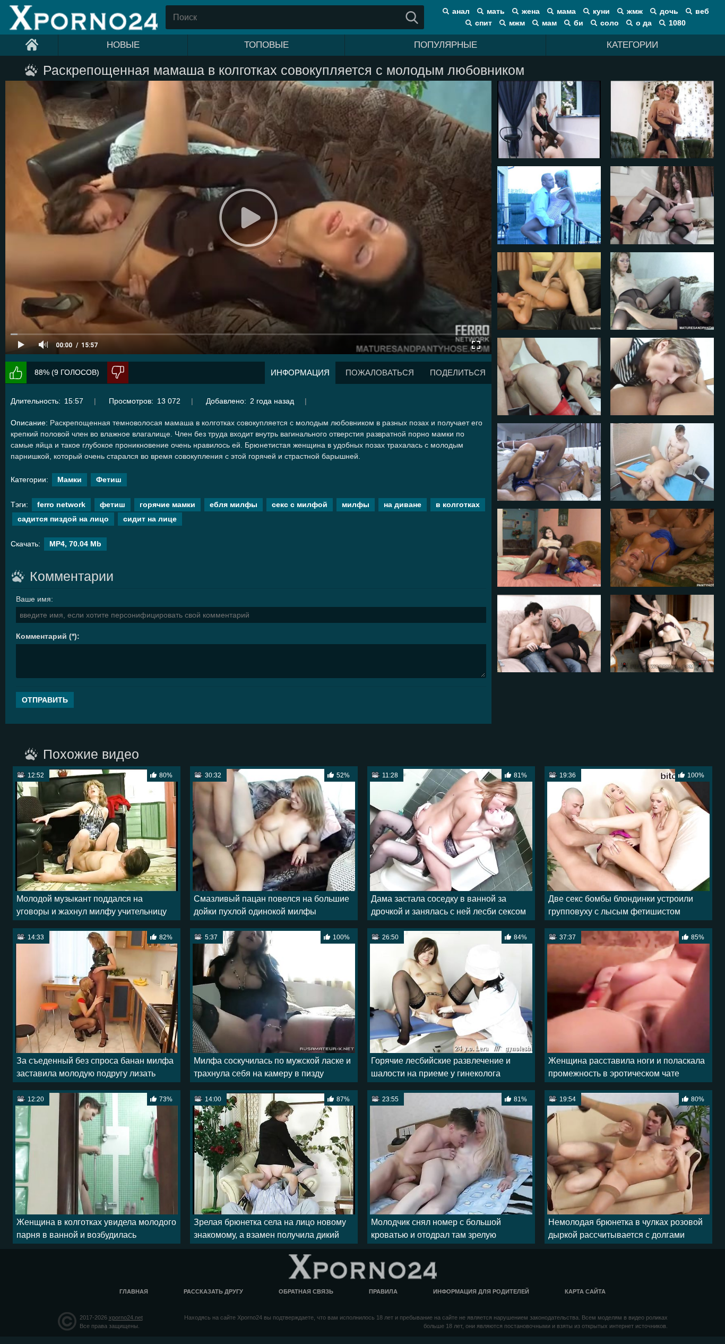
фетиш (112, 504)
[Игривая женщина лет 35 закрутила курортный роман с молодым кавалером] (549, 547)
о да (644, 23)
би (578, 23)
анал (461, 11)
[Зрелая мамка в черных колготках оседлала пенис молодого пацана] (662, 291)
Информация (300, 372)
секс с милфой (299, 504)
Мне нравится (16, 372)
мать (496, 11)
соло (609, 23)
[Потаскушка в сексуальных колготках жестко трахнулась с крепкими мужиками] (662, 633)
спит (483, 23)
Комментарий (41, 636)
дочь (669, 11)
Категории (632, 45)
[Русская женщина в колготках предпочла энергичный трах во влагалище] (549, 462)
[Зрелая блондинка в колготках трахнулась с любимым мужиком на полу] (662, 547)
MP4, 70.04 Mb (75, 544)
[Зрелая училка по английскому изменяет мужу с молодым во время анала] (549, 376)
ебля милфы (233, 504)
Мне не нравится (117, 372)
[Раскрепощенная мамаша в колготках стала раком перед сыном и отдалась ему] (549, 119)
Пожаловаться (380, 372)
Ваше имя (33, 599)
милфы (355, 504)
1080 (677, 23)
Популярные (445, 45)
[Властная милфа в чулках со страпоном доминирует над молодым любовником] (662, 205)
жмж (635, 11)
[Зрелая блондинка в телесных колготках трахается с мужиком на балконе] (549, 205)
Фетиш (109, 479)
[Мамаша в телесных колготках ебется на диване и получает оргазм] (549, 291)
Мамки (69, 479)
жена (531, 11)
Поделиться (458, 372)
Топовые (266, 45)
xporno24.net (126, 1317)
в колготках (458, 504)
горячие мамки (167, 504)
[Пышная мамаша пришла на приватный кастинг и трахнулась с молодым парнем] (662, 462)
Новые (123, 45)
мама (566, 11)
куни (601, 11)
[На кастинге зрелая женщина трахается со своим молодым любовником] (662, 376)
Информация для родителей (481, 1291)
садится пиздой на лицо (63, 519)
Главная (133, 1291)
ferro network (61, 504)
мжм (517, 23)
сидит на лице (150, 519)
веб (702, 11)
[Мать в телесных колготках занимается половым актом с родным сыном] (662, 119)
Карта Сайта (585, 1291)
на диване (402, 504)
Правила (383, 1291)
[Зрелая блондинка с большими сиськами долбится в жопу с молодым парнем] (549, 633)
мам (549, 23)
